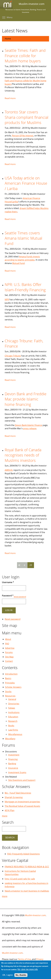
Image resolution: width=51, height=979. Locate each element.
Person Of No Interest (22, 135)
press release (29, 428)
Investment (13, 754)
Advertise (9, 648)
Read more (10, 98)
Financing (13, 759)
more (4, 815)
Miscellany (10, 738)
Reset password (12, 619)
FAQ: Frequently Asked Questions (23, 853)
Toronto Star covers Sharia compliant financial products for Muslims (26, 117)
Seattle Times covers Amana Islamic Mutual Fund (23, 238)
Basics (8, 678)
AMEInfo (9, 470)
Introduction (11, 673)
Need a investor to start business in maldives (27, 890)
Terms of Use (24, 959)
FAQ (7, 643)
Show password (20, 596)
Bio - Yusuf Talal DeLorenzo (18, 792)
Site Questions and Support (21, 780)
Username (8, 582)
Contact (9, 661)
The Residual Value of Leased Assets (22, 806)
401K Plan (9, 810)
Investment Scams (17, 772)
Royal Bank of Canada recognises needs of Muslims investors (23, 455)
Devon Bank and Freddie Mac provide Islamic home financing (25, 399)
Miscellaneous (15, 734)
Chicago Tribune (13, 355)
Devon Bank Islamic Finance (28, 425)
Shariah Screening (14, 797)
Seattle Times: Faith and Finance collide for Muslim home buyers (25, 55)
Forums (9, 652)
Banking (12, 763)
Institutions (13, 712)
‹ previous (24, 565)
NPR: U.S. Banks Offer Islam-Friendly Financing (25, 287)
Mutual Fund (18, 263)
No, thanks (21, 975)
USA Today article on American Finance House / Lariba (26, 183)
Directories (13, 703)
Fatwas (11, 708)
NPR (7, 299)
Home (8, 38)
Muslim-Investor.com (35, 915)
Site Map (9, 656)
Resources (10, 695)
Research (12, 721)
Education (13, 716)
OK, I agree (7, 975)
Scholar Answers (13, 687)
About (8, 639)
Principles (10, 682)
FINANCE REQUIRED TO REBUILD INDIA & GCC (27, 866)
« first (19, 565)
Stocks (8, 691)
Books (11, 725)
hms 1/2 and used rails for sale (20, 878)
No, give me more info (28, 969)
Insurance (13, 768)
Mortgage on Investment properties (22, 801)
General (12, 699)
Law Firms (13, 729)
